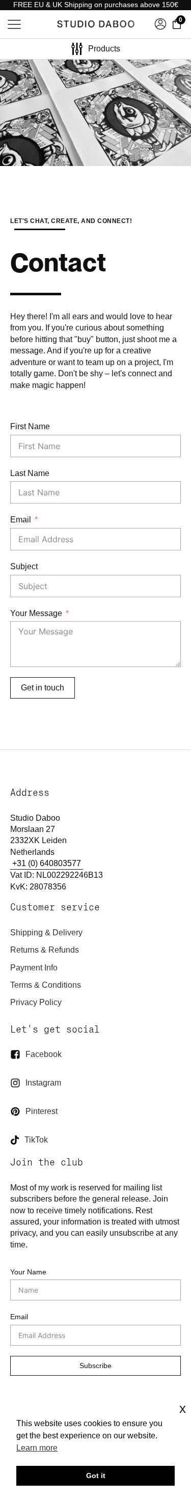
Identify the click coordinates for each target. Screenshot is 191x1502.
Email (20, 519)
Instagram (43, 1082)
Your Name (28, 1272)
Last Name (29, 473)
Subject (24, 566)
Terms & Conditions (45, 985)
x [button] (182, 1408)
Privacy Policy (36, 1002)
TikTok (36, 1139)
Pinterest (41, 1111)
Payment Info (34, 967)
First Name (30, 426)
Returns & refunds (44, 949)
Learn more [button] (37, 1447)
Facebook (43, 1054)
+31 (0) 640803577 (46, 863)
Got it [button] (95, 1475)
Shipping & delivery (46, 932)
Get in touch (42, 687)
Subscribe (95, 1365)
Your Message (36, 613)
